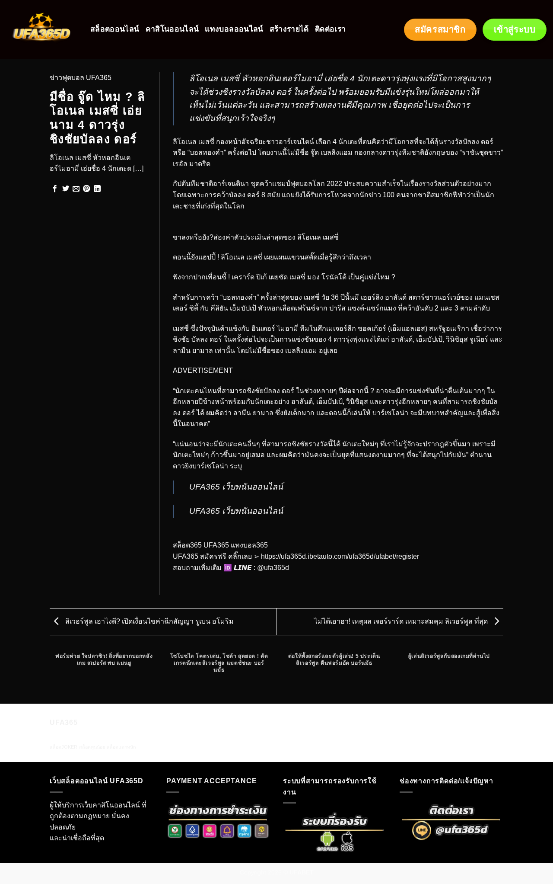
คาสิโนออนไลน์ (172, 29)
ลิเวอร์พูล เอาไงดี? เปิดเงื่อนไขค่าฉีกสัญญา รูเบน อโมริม (149, 621)
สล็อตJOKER (63, 746)
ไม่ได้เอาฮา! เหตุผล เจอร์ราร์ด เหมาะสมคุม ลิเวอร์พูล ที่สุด (401, 621)
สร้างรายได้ (289, 29)
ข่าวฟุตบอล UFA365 (80, 77)
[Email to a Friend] (76, 189)
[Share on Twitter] (65, 189)
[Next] (502, 675)
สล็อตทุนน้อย (92, 746)
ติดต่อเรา (330, 29)
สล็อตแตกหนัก (121, 746)
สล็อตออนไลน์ (115, 29)
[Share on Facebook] (54, 189)
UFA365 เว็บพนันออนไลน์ (236, 486)
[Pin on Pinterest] (86, 189)
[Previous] (51, 675)
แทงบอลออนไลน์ (234, 29)
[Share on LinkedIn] (97, 189)
